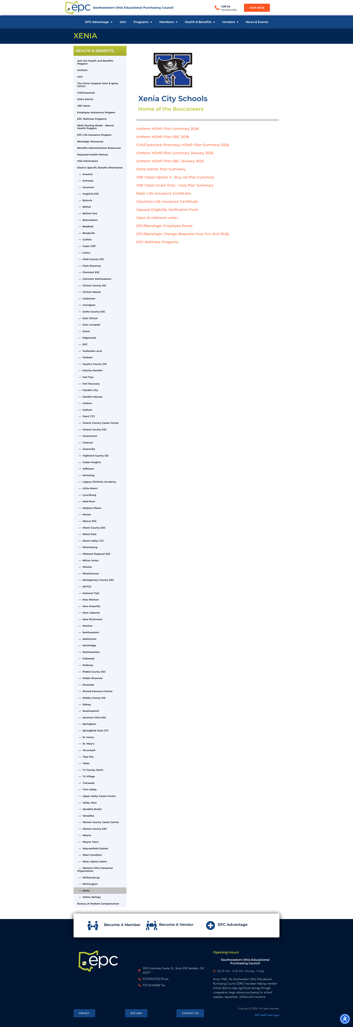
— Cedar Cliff (86, 246)
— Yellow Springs (89, 896)
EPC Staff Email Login (267, 1015)
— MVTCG (84, 586)
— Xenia (83, 890)
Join (123, 22)
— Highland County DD (93, 455)
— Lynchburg (86, 494)
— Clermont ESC (88, 272)
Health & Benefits (198, 22)
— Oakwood (85, 658)
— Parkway (85, 665)
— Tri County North (90, 769)
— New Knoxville (88, 606)
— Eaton (83, 331)
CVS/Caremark (86, 92)
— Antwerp (85, 180)
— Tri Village (86, 776)
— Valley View (87, 802)
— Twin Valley (87, 789)
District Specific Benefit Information (100, 167)
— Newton (84, 625)
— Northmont (87, 638)
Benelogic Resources (90, 141)
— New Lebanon (88, 612)
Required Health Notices (92, 154)
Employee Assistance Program (96, 112)
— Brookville (86, 233)
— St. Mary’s (85, 743)
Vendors (228, 22)
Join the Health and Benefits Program (95, 62)
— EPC (82, 344)
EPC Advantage (97, 22)
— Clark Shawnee (89, 265)
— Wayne (84, 835)
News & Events (257, 22)
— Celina (83, 252)
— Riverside (85, 684)
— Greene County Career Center (98, 422)
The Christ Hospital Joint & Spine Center (97, 85)
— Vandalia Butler (89, 809)
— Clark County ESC (90, 259)
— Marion (84, 514)
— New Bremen (88, 599)
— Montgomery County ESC (95, 579)
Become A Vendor (176, 924)
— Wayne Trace (88, 841)
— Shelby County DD (91, 697)
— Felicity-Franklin (90, 370)
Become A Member (122, 925)
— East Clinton (87, 318)
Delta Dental (85, 99)
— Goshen (84, 403)
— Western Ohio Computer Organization (95, 869)
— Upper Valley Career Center (96, 796)
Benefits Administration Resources (99, 147)
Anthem (82, 70)
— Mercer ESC (87, 521)
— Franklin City (87, 390)
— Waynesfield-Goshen (92, 848)
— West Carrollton (89, 854)
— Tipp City (85, 756)
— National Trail (88, 593)
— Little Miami (87, 488)
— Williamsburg (88, 877)
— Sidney (84, 704)
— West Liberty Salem (92, 861)
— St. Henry (85, 737)
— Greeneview (87, 435)
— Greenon (85, 442)
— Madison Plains (89, 508)
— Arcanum (85, 187)
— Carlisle (84, 239)
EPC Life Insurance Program (94, 134)
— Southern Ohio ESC (91, 717)
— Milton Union (88, 560)
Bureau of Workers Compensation (98, 903)
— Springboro (86, 723)
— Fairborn (85, 357)
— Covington (86, 304)
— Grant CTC (86, 416)
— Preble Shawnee (90, 678)
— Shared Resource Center (95, 691)
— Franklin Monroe (89, 396)
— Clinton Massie (89, 291)
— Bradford (85, 226)
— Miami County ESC (91, 527)
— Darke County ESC (91, 311)
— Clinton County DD (91, 285)
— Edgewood (86, 337)
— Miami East (87, 534)
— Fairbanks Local (89, 350)
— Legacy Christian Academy (96, 481)
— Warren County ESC (92, 828)
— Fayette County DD (92, 364)
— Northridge (86, 645)
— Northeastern (88, 632)
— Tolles (83, 763)
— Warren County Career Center (98, 822)
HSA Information (87, 160)
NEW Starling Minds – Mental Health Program (95, 127)
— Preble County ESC (91, 671)
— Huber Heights (89, 462)
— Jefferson (85, 468)
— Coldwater (86, 298)
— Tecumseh (86, 750)
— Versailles (85, 815)
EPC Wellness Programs (92, 118)
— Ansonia (85, 174)
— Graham (84, 409)
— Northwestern (88, 652)
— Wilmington (87, 883)
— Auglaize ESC (88, 193)
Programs (140, 22)
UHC (80, 76)
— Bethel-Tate (87, 213)
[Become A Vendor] (151, 925)
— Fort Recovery (88, 383)
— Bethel (84, 206)
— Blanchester (87, 219)
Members (166, 22)
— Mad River (86, 501)
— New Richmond (89, 619)
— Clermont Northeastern (94, 278)
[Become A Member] (92, 925)
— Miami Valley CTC (90, 540)
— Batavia (84, 200)
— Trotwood (85, 782)
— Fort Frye (85, 377)
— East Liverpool (88, 324)
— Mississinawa (88, 573)
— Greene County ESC (92, 429)
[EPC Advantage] (210, 925)
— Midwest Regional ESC (93, 553)
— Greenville (86, 448)
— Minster (84, 566)
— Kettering (85, 475)
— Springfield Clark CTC (93, 730)
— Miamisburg (87, 547)
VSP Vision (83, 105)
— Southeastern (88, 710)
